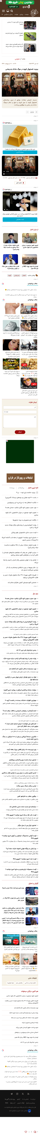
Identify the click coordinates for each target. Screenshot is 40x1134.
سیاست (27, 14)
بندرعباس (16, 275)
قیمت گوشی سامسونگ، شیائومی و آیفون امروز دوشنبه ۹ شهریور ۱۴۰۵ (20, 837)
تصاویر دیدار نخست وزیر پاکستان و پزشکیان (22, 760)
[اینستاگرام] (17, 1094)
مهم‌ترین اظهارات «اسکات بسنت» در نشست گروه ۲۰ (20, 700)
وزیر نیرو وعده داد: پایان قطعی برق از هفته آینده (21, 749)
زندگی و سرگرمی (8, 14)
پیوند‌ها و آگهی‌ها (10, 1099)
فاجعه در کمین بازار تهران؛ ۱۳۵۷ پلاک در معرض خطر (13, 899)
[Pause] (4, 209)
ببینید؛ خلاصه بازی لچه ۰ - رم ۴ (25, 492)
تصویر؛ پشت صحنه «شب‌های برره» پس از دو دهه (24, 1018)
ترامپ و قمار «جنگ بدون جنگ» (26, 786)
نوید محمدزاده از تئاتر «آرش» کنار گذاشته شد (22, 669)
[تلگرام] (12, 1094)
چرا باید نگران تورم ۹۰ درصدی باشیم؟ (15, 23)
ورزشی (21, 14)
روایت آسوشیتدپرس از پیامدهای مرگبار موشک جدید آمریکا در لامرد (21, 623)
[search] (12, 11)
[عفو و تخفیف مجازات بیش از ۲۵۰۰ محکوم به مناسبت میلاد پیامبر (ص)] (10, 238)
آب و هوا (12, 1103)
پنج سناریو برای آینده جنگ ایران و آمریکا (13, 888)
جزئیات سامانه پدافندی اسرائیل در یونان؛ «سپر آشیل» (20, 690)
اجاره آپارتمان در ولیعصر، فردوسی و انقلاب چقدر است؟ (19, 711)
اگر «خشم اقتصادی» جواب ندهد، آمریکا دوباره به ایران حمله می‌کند (14, 45)
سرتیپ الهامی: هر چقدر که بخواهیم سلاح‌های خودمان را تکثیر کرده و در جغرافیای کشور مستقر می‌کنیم (20, 553)
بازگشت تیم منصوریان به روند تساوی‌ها (24, 520)
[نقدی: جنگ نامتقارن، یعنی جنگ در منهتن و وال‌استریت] (10, 259)
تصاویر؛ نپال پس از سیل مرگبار (27, 825)
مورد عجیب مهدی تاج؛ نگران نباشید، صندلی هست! (20, 507)
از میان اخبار (34, 230)
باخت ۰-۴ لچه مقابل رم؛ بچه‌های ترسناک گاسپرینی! (20, 497)
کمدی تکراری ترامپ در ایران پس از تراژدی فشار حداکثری (19, 773)
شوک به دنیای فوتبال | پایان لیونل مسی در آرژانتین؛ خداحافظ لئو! (21, 678)
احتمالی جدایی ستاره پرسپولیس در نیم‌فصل (26, 1032)
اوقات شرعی (20, 1103)
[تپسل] (3, 123)
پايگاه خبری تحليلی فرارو (16, 1107)
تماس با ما (25, 1099)
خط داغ (35, 594)
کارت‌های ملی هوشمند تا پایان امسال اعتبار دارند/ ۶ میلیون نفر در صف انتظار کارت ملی (21, 725)
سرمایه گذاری (20, 152)
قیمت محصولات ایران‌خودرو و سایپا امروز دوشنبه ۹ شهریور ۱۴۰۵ (21, 870)
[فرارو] (34, 13)
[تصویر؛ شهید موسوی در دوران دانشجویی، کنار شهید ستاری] (29, 238)
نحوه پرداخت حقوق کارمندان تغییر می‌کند (27, 1027)
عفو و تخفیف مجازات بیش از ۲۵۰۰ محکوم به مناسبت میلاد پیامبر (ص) (11, 247)
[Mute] (7, 209)
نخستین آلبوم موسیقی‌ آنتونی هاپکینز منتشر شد (22, 582)
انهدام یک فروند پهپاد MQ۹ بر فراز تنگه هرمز (30, 267)
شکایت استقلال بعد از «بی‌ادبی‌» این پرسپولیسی (21, 502)
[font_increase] (36, 112)
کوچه (9, 275)
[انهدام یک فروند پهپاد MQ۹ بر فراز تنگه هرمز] (29, 259)
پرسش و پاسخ (30, 1103)
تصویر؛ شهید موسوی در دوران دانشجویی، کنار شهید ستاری (30, 246)
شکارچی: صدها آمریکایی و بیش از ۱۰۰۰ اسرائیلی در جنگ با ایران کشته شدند (20, 737)
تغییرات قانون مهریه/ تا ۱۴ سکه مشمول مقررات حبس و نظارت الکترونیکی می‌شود (20, 638)
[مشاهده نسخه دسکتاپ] (8, 11)
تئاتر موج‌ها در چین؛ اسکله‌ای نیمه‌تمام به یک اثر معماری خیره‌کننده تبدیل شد (22, 568)
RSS (6, 1103)
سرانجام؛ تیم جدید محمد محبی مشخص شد (22, 807)
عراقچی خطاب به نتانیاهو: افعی (26, 796)
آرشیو (18, 1099)
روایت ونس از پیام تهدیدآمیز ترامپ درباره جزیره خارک (19, 658)
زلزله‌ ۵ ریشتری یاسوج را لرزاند (30, 1023)
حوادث (16, 14)
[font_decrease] (27, 112)
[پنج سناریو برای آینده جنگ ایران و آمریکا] (32, 891)
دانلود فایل (19, 183)
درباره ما (33, 1099)
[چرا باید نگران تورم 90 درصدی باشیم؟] (30, 25)
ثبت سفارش (20, 219)
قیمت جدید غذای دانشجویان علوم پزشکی (23, 532)
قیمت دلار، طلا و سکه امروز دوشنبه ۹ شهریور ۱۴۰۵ (21, 815)
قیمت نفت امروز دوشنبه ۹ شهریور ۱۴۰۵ (24, 859)
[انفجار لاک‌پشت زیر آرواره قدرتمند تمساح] (30, 36)
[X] (23, 1094)
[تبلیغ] (20, 4)
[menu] (3, 11)
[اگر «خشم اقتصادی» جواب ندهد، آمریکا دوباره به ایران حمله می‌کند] (30, 47)
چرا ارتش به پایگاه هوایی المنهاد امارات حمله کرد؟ (21, 848)
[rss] (28, 1094)
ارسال (20, 432)
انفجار (24, 275)
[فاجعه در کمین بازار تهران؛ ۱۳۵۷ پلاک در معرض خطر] (32, 901)
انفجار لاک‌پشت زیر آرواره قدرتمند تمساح (14, 34)
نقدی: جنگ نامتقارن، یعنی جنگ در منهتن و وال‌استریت (10, 267)
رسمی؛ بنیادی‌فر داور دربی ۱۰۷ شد (26, 650)
